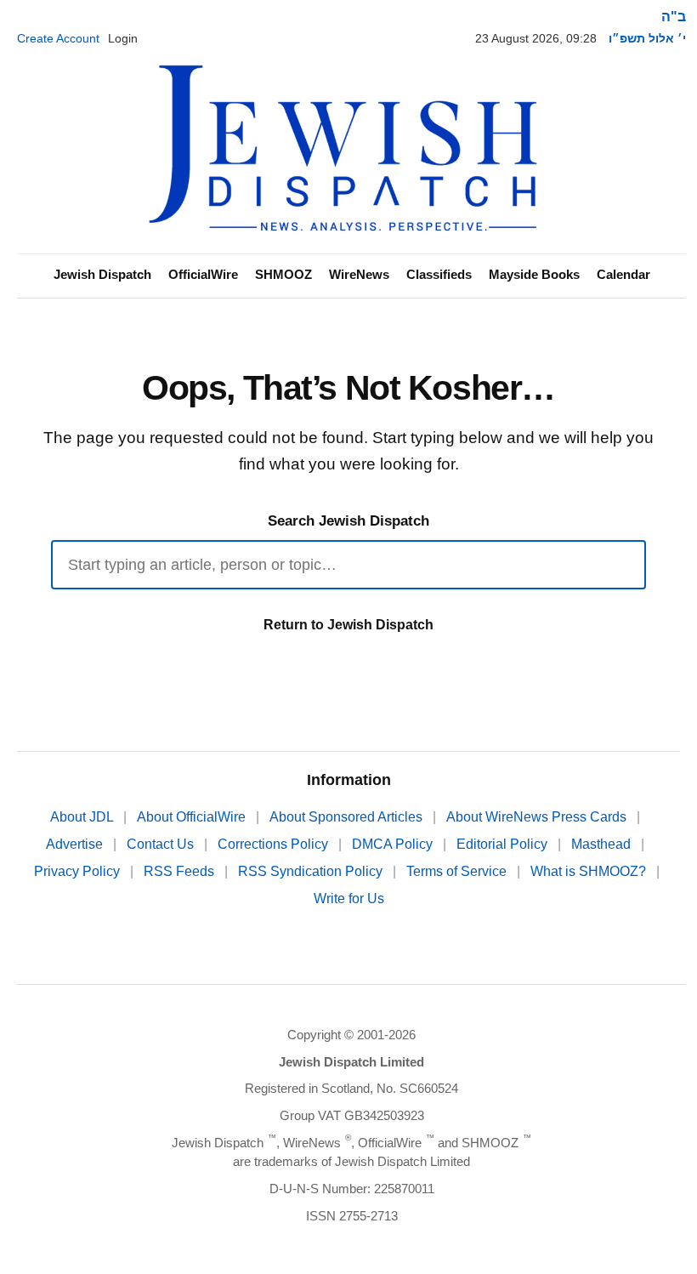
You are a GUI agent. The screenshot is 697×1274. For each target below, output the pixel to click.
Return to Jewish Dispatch (349, 624)
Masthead (602, 844)
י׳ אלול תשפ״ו (647, 38)
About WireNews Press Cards (538, 817)
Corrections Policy (275, 844)
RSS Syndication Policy (312, 871)
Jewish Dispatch (102, 274)
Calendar (623, 274)
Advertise (76, 844)
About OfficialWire (193, 817)
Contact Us (162, 844)
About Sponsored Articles (347, 817)
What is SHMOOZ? (589, 871)
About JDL (83, 817)
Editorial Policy (503, 844)
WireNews (359, 274)
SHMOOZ (283, 274)
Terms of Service (458, 871)
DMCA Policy (394, 844)
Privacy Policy (78, 871)
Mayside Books (534, 274)
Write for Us (349, 898)
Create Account (58, 38)
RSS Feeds (181, 871)
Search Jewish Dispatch (348, 521)
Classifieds (439, 274)
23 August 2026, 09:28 (536, 38)
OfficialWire (203, 274)
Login (123, 38)
